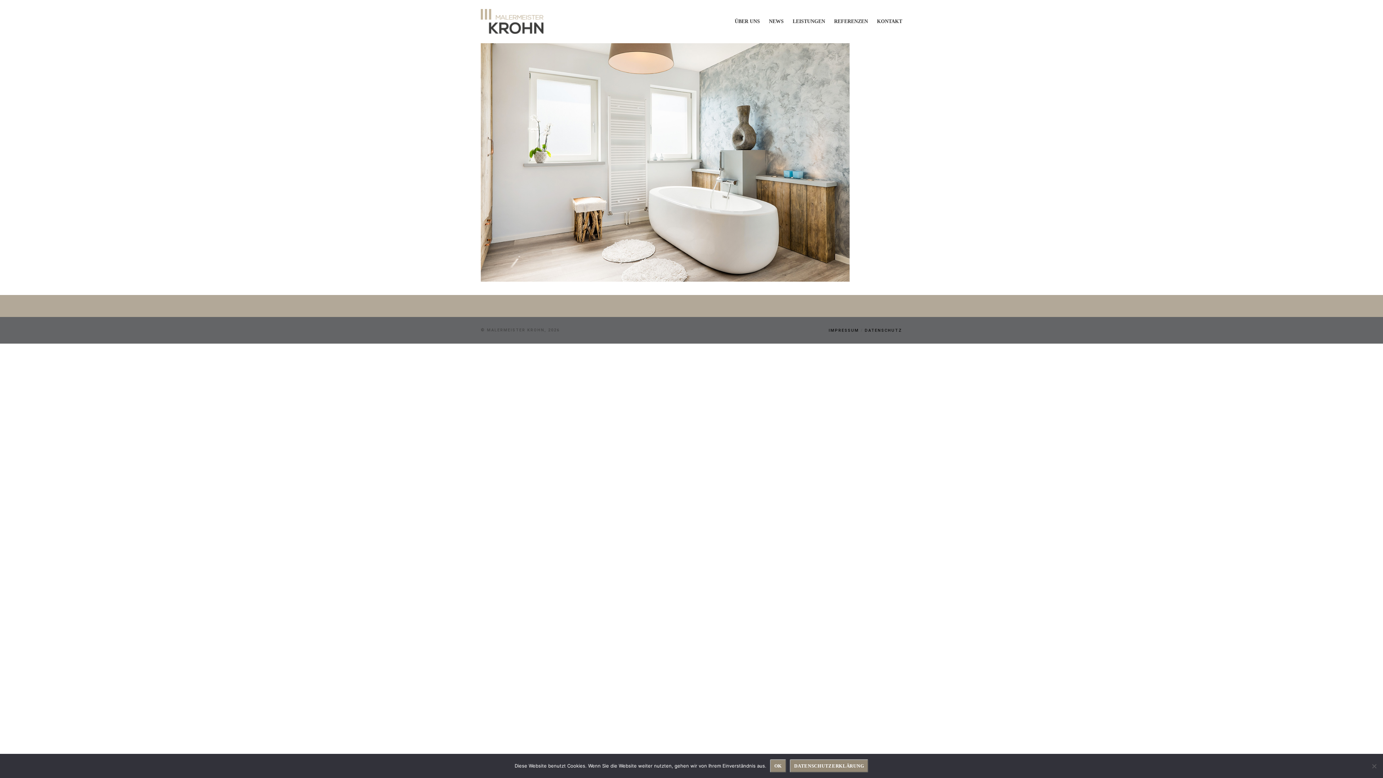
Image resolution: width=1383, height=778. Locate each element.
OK (778, 766)
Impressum (844, 330)
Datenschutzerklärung (829, 766)
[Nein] (1374, 766)
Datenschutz (883, 330)
